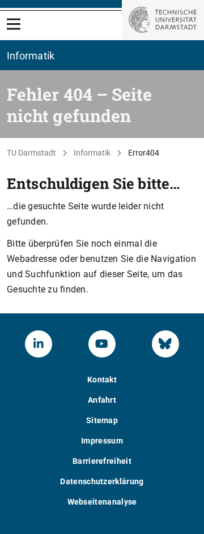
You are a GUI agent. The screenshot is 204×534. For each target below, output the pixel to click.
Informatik (92, 152)
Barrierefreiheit (102, 461)
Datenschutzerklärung (101, 481)
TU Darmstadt (31, 152)
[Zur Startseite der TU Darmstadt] (163, 20)
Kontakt (102, 379)
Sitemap (102, 420)
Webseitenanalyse (102, 501)
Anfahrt (102, 399)
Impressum (102, 440)
